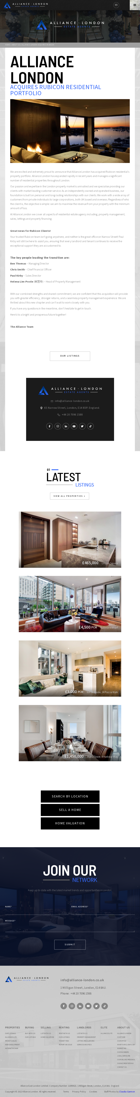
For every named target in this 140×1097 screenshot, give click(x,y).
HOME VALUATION (70, 823)
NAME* (8, 906)
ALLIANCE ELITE (11, 1037)
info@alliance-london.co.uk (72, 401)
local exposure (123, 1056)
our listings (10, 1033)
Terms (66, 1091)
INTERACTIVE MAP (11, 1048)
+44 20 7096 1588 (72, 415)
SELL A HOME (70, 810)
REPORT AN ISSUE (65, 1045)
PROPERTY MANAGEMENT (86, 1037)
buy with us (30, 1033)
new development (12, 1045)
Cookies (93, 1091)
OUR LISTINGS (70, 356)
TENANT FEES (64, 1041)
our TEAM (121, 1037)
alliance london (124, 1033)
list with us (46, 1033)
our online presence (126, 1060)
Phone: (64, 994)
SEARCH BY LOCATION (70, 796)
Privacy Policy (79, 1091)
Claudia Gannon (127, 1091)
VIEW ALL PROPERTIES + (70, 496)
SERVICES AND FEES (84, 1045)
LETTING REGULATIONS (85, 1041)
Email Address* (79, 906)
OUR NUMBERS (123, 1052)
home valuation (47, 1037)
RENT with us (64, 1033)
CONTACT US (122, 1067)
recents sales (11, 1041)
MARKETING (121, 1048)
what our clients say (126, 1045)
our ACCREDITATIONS (125, 1063)
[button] (135, 5)
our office (121, 1041)
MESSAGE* (10, 921)
